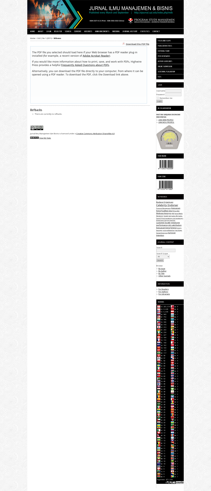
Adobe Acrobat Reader (96, 55)
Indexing (116, 31)
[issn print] (165, 190)
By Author (162, 271)
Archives (88, 31)
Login (48, 31)
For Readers (163, 289)
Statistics (145, 31)
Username (160, 91)
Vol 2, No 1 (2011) (44, 38)
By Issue (161, 268)
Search (68, 31)
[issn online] (166, 170)
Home (32, 31)
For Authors (163, 291)
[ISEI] (169, 150)
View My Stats (45, 138)
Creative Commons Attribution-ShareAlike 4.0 (95, 133)
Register (58, 31)
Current (77, 31)
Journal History (129, 31)
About (40, 31)
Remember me (166, 98)
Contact (156, 31)
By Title (161, 273)
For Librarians (164, 294)
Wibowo (57, 38)
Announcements (102, 31)
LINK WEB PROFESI (165, 120)
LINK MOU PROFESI (166, 122)
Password (160, 94)
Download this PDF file (137, 44)
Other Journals (164, 276)
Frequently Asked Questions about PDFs (85, 65)
